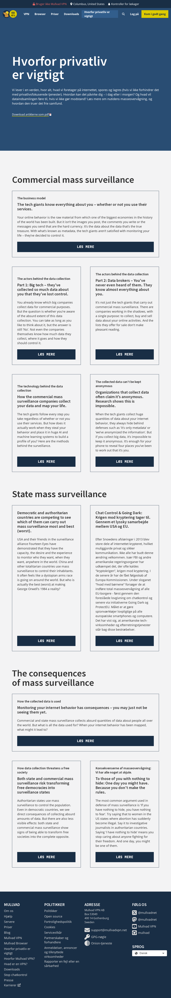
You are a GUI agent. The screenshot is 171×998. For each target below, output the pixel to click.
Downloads (71, 14)
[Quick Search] (123, 14)
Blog (7, 933)
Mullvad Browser (16, 943)
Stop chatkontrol (15, 975)
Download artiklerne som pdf (30, 114)
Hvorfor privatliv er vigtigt (97, 14)
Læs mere (85, 247)
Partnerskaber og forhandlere (56, 940)
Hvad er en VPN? (15, 964)
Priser (55, 14)
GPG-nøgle (98, 937)
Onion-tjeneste (101, 943)
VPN (26, 14)
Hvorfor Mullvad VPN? (19, 959)
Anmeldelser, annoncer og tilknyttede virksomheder (60, 952)
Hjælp (8, 916)
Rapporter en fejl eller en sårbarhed (61, 963)
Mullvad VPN (13, 938)
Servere (9, 922)
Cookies (49, 927)
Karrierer (10, 985)
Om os (8, 911)
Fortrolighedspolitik (58, 922)
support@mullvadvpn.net (109, 930)
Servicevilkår (53, 933)
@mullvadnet (147, 913)
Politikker (50, 911)
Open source (53, 916)
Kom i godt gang (155, 14)
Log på (134, 14)
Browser (40, 14)
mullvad (143, 933)
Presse (8, 980)
